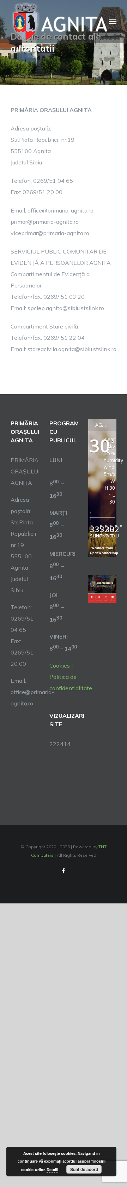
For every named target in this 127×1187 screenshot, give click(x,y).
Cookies (59, 665)
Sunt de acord (84, 1169)
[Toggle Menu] (113, 21)
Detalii (52, 1169)
